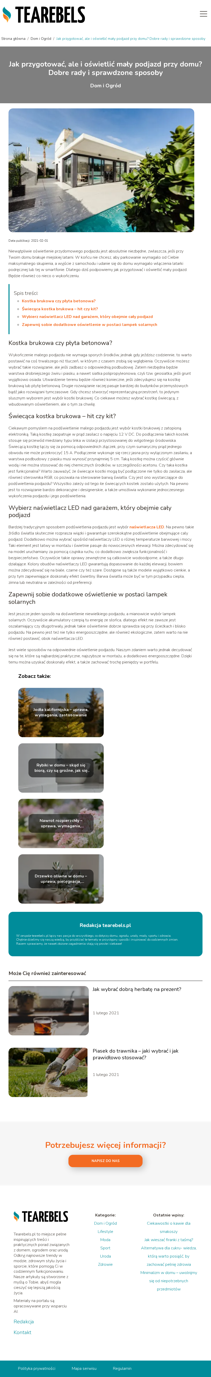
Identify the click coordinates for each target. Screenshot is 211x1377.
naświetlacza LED (146, 527)
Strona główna (14, 38)
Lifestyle (105, 1231)
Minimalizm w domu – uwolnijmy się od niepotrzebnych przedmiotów (168, 1281)
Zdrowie (105, 1264)
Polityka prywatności (36, 1368)
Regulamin (122, 1368)
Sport (105, 1248)
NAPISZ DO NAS (106, 1161)
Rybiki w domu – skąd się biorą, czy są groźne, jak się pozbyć (60, 768)
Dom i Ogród (41, 38)
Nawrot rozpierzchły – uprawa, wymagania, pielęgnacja (61, 823)
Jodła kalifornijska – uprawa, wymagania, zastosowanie (61, 712)
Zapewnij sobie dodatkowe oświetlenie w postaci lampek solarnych (89, 324)
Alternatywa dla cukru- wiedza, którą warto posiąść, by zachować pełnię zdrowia (169, 1256)
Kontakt (22, 1332)
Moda (105, 1240)
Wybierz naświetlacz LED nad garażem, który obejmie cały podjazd (87, 317)
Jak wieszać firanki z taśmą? (169, 1240)
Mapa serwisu (84, 1368)
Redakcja (24, 1321)
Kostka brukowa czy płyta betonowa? (59, 301)
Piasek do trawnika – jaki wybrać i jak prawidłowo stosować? (136, 1054)
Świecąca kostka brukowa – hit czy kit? (60, 309)
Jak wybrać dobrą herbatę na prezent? (137, 989)
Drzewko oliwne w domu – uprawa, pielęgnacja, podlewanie (61, 879)
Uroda (105, 1256)
